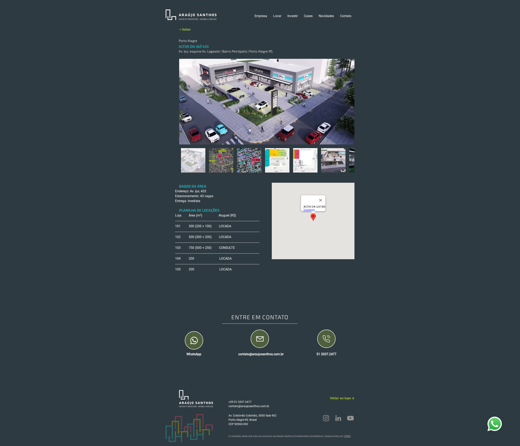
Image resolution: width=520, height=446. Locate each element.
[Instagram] (326, 418)
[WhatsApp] (194, 340)
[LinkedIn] (338, 418)
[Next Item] (347, 102)
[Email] (260, 339)
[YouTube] (350, 418)
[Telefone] (326, 339)
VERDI (347, 436)
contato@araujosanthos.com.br (261, 354)
